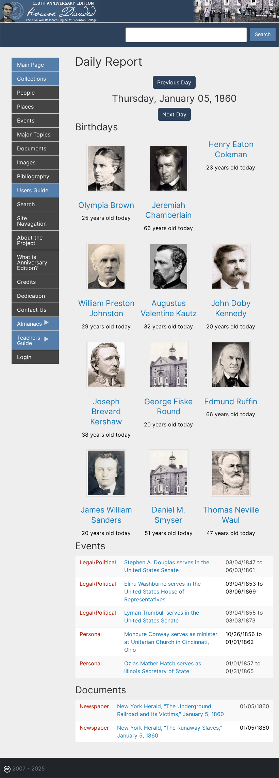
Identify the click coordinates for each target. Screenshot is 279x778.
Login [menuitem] (24, 357)
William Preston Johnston (106, 308)
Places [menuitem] (25, 106)
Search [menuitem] (26, 204)
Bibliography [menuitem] (33, 176)
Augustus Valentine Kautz (169, 308)
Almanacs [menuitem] (27, 325)
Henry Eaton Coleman (230, 149)
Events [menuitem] (25, 120)
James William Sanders (106, 515)
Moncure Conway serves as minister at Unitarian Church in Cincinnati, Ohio (170, 642)
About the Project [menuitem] (30, 240)
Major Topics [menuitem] (33, 134)
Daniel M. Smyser (168, 515)
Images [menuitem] (26, 162)
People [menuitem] (26, 92)
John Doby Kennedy (231, 308)
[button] (106, 189)
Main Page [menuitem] (30, 64)
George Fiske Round (168, 407)
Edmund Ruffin (230, 401)
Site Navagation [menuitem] (32, 221)
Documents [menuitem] (31, 148)
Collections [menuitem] (31, 78)
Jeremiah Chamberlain (168, 210)
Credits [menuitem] (26, 281)
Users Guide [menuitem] (32, 190)
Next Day (174, 114)
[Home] (139, 10)
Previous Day (174, 82)
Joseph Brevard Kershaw (106, 412)
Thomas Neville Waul (231, 515)
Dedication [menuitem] (31, 295)
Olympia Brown (106, 205)
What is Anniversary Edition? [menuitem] (32, 262)
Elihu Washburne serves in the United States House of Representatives (162, 591)
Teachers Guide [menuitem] (26, 342)
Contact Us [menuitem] (31, 309)
